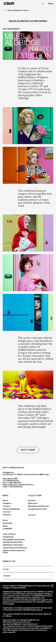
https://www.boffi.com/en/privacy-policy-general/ (25, 631)
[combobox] (28, 576)
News (5, 10)
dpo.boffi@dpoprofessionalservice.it (22, 624)
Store (5, 520)
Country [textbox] (6, 576)
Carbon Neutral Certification (15, 548)
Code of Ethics (9, 534)
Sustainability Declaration (14, 540)
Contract (7, 512)
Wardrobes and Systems (38, 506)
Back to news (28, 450)
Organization (8, 537)
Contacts (7, 515)
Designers (7, 503)
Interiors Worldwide (11, 509)
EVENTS (16, 29)
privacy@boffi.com (31, 620)
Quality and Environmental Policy (14, 551)
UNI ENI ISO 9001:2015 (12, 542)
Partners (6, 506)
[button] (52, 586)
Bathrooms (32, 503)
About (5, 500)
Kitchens (32, 500)
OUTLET (32, 515)
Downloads (7, 523)
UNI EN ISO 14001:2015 (13, 545)
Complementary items (37, 509)
